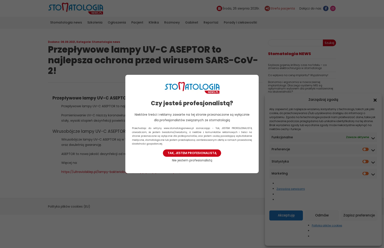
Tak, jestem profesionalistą (192, 153)
